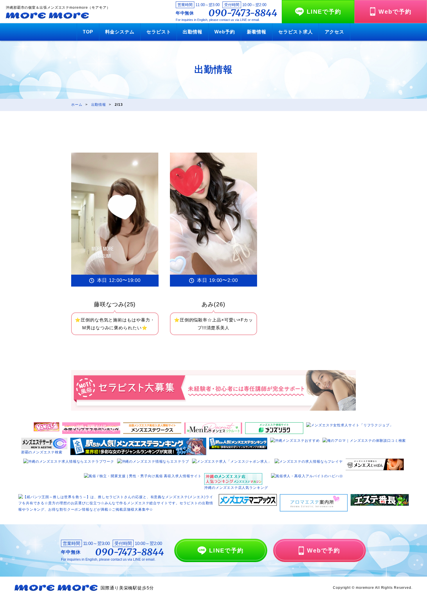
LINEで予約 (324, 11)
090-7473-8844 (243, 13)
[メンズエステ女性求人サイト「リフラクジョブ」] (349, 425)
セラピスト (158, 31)
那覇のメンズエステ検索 (41, 452)
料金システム (119, 31)
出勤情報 (192, 31)
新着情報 (257, 31)
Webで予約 (395, 11)
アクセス (335, 31)
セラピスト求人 (295, 31)
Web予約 (224, 31)
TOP (88, 31)
